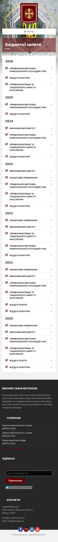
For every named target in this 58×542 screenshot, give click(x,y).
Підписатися (15, 480)
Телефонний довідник (13, 448)
